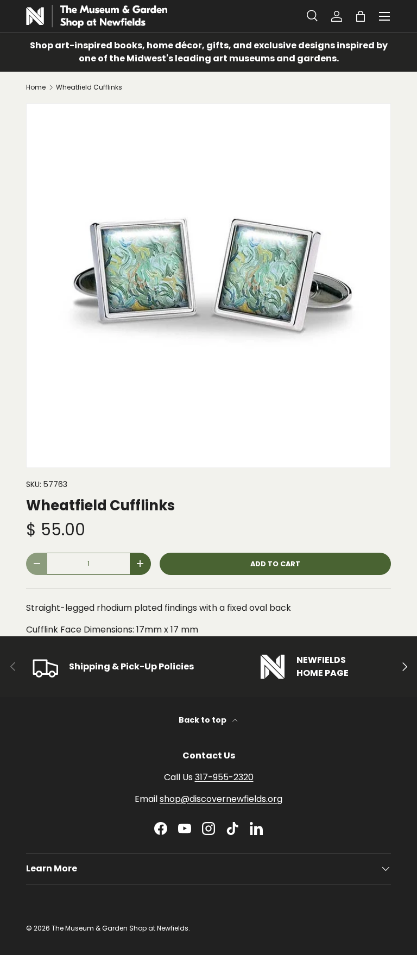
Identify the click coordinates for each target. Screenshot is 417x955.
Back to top (203, 719)
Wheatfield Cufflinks (89, 87)
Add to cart (275, 563)
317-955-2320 (224, 777)
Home (36, 87)
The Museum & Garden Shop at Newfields (120, 928)
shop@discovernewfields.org (221, 799)
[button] (360, 16)
